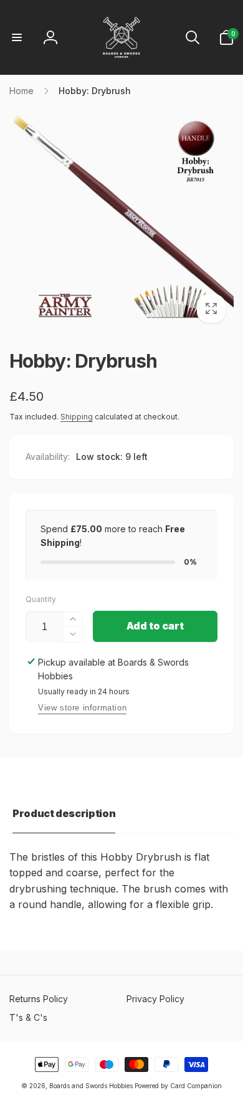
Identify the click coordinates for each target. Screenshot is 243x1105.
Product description (63, 813)
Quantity (41, 599)
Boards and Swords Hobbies (91, 1085)
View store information (82, 707)
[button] (17, 37)
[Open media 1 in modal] (121, 219)
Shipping (76, 416)
